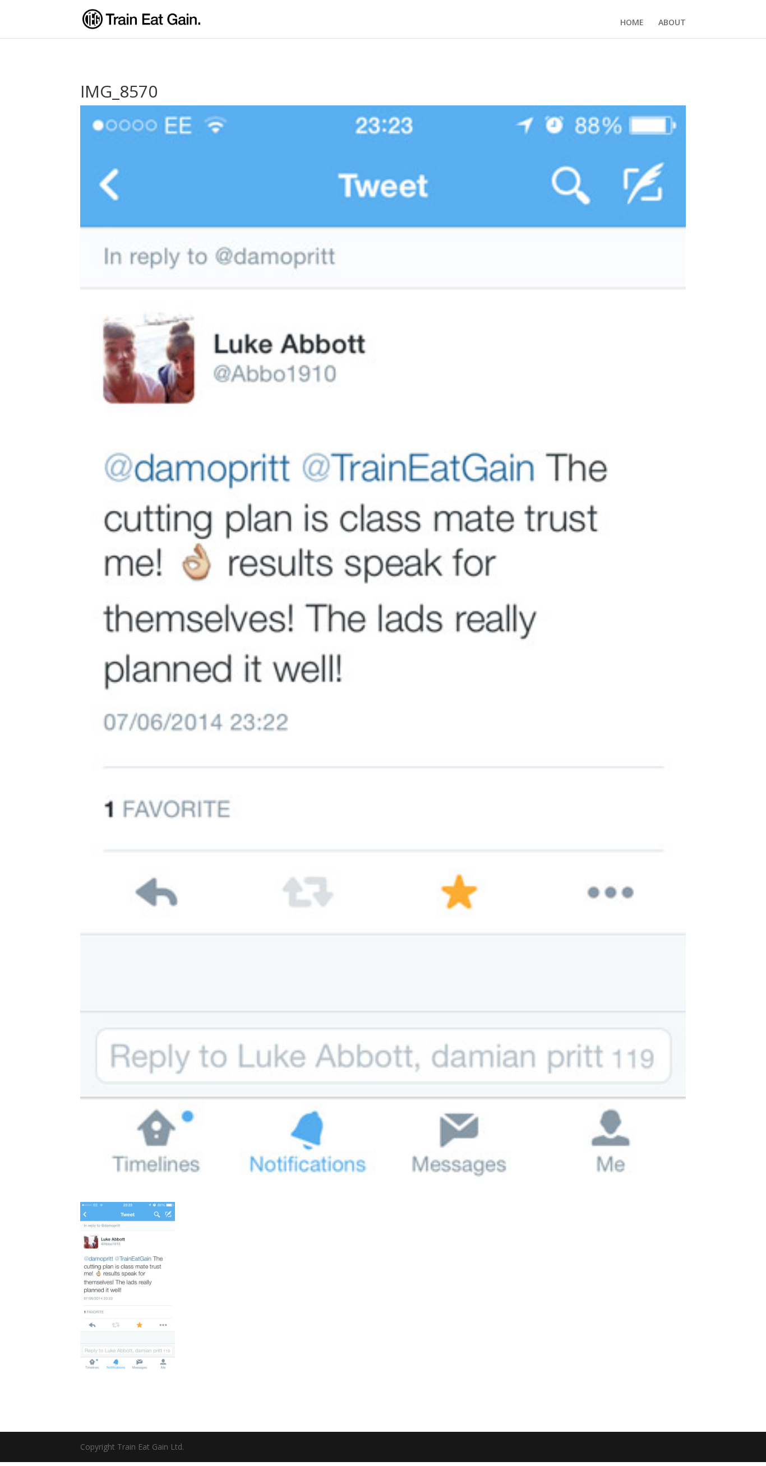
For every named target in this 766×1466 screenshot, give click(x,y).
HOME (632, 22)
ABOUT (672, 22)
